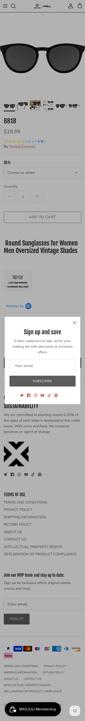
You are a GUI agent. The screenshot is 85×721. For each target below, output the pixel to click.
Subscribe (42, 381)
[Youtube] (42, 395)
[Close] (74, 323)
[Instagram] (35, 395)
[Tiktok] (49, 395)
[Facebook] (28, 395)
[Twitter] (22, 395)
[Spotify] (56, 395)
